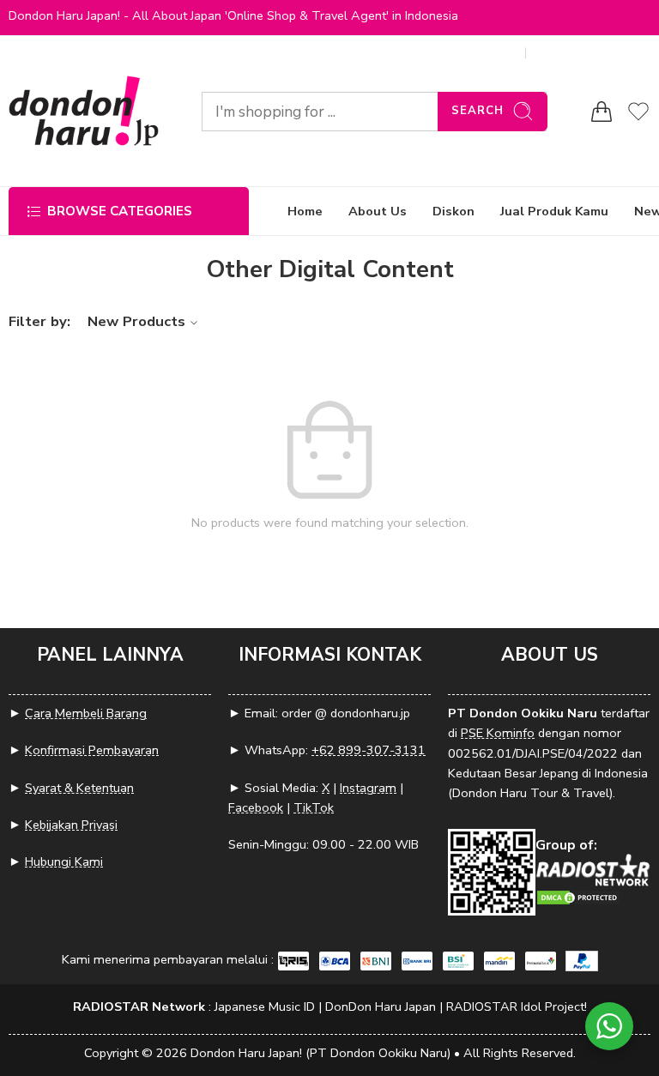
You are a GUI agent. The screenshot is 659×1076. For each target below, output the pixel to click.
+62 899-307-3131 (368, 750)
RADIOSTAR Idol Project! (516, 1006)
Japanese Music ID (265, 1006)
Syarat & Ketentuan (79, 787)
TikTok (313, 807)
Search (477, 110)
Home (305, 211)
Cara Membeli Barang (86, 713)
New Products (136, 321)
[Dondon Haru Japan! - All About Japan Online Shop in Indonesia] (84, 111)
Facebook (255, 807)
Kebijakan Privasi (71, 824)
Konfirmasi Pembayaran (92, 750)
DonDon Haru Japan (380, 1006)
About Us (377, 211)
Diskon (453, 211)
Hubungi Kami (64, 861)
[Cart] (601, 112)
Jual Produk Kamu (554, 211)
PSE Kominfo (498, 732)
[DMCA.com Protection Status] (578, 896)
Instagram (368, 787)
